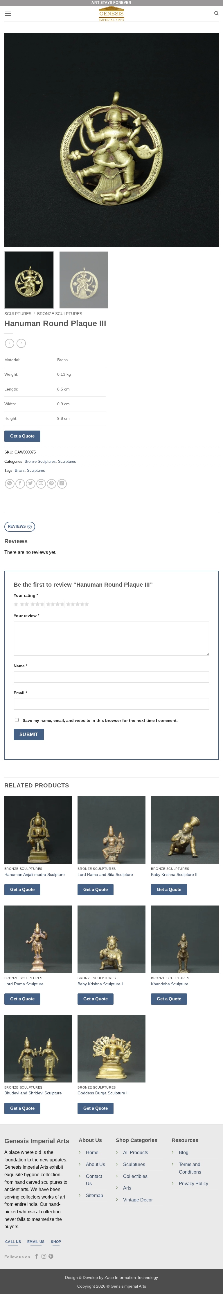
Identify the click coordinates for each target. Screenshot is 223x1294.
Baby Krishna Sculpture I (100, 984)
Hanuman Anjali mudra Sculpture (34, 874)
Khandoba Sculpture (169, 984)
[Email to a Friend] (41, 484)
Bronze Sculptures (59, 314)
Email (20, 693)
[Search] (216, 13)
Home (92, 1152)
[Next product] (9, 343)
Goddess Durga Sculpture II (103, 1093)
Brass (20, 470)
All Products (135, 1152)
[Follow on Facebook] (36, 1256)
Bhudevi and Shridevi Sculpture (33, 1093)
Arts (127, 1187)
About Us (95, 1164)
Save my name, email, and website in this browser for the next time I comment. (100, 720)
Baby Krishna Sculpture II (174, 874)
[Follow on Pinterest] (50, 1256)
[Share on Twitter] (30, 484)
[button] (7, 13)
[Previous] (16, 139)
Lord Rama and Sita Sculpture (105, 874)
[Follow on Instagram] (44, 1256)
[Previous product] (21, 343)
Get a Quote (22, 435)
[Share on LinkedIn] (62, 484)
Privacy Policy (193, 1183)
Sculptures (17, 314)
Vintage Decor (138, 1199)
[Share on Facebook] (20, 484)
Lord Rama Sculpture (24, 984)
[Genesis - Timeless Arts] (111, 13)
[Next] (207, 139)
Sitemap (94, 1195)
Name (20, 666)
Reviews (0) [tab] (20, 526)
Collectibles (135, 1176)
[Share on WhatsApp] (10, 484)
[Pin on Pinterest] (51, 484)
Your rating (26, 595)
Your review (26, 615)
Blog (183, 1152)
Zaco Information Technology (131, 1277)
